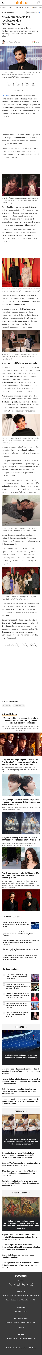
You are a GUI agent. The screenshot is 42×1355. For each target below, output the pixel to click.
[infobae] (21, 3)
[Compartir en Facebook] (13, 83)
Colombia (13, 1295)
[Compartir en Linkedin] (22, 83)
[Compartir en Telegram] (27, 83)
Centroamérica (15, 1300)
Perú (7, 1300)
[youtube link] (23, 1284)
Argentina (9, 1322)
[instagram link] (18, 1284)
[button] (3, 3)
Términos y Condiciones (14, 1338)
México (36, 1295)
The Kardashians (19, 706)
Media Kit (21, 1327)
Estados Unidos (28, 1295)
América (5, 1295)
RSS (34, 1300)
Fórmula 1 (25, 7)
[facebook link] (10, 1284)
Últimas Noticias (26, 1300)
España (19, 1295)
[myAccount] (38, 2)
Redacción (18, 1311)
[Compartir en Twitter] (18, 83)
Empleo (25, 1311)
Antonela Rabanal (14, 42)
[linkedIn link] (31, 1284)
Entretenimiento (8, 12)
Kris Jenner (6, 96)
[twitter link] (14, 1284)
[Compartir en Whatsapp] (9, 83)
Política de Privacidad (28, 1338)
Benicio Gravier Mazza (14, 7)
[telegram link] (27, 1284)
